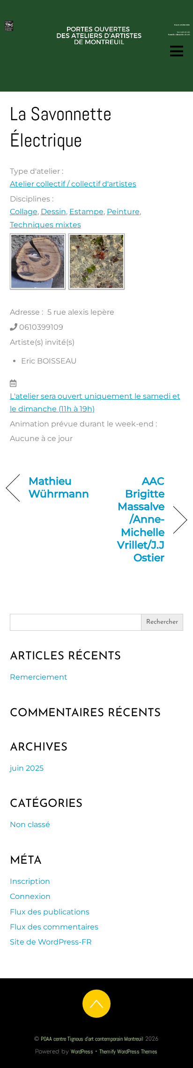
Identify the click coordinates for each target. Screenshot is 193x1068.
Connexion (30, 896)
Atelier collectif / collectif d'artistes (73, 183)
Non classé (30, 824)
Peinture (123, 211)
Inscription (30, 881)
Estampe (86, 211)
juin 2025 (27, 768)
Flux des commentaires (54, 926)
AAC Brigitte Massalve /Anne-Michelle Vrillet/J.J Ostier (133, 519)
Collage (23, 211)
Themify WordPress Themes (128, 1051)
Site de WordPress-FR (51, 941)
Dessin (53, 211)
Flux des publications (49, 911)
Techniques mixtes (45, 224)
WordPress (82, 1051)
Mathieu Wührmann (59, 487)
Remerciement (38, 677)
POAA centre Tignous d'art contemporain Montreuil (92, 1039)
